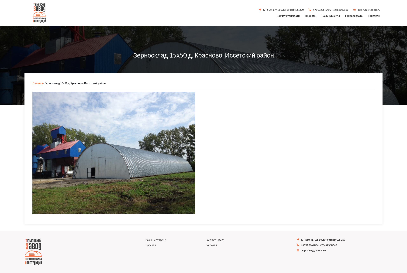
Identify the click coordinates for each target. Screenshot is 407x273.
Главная (37, 83)
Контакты (374, 15)
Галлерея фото (215, 239)
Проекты (310, 15)
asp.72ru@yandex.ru (369, 9)
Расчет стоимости (288, 15)
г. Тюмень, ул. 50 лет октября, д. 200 (283, 9)
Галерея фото (354, 15)
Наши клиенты (330, 15)
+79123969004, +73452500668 (330, 9)
